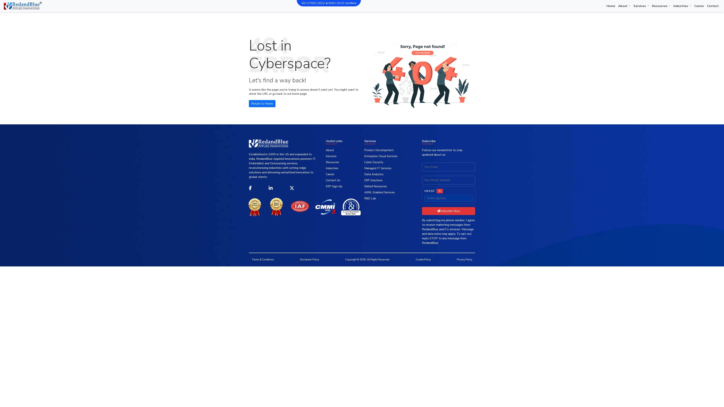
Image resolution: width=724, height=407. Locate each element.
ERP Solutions (373, 180)
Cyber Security (373, 162)
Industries (681, 6)
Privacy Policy (464, 259)
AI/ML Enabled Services (379, 192)
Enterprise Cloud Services (380, 156)
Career (699, 6)
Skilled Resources (375, 186)
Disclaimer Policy (309, 259)
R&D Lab (370, 198)
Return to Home (262, 104)
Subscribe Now (450, 211)
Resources (660, 6)
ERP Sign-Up (334, 186)
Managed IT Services (377, 168)
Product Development (379, 150)
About (623, 6)
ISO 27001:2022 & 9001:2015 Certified (329, 3)
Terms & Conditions (263, 259)
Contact (713, 6)
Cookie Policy (423, 259)
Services (640, 6)
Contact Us (333, 180)
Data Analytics (373, 174)
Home (611, 6)
